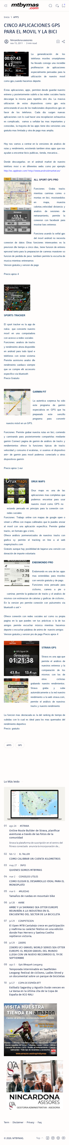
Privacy (30, 1122)
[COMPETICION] (26, 921)
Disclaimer (18, 1122)
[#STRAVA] (24, 826)
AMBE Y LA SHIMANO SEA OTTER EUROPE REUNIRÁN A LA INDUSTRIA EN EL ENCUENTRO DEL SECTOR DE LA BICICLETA (34, 911)
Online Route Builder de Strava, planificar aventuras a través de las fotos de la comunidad (34, 834)
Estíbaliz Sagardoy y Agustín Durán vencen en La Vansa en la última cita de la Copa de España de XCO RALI (37, 991)
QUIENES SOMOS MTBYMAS (25, 870)
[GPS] (19, 745)
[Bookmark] (63, 6)
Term (6, 1122)
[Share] (63, 41)
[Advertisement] (50, 334)
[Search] (50, 6)
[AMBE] (21, 902)
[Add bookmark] (58, 41)
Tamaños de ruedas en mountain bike (32, 896)
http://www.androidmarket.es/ (44, 170)
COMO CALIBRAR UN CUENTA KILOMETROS (34, 858)
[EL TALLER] (24, 854)
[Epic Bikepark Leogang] (30, 964)
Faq (40, 1122)
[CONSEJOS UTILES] (28, 876)
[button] (47, 1138)
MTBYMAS (17, 1138)
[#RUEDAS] (24, 891)
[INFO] (23, 865)
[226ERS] (22, 942)
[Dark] (57, 6)
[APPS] (9, 745)
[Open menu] (5, 6)
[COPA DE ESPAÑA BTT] (29, 982)
